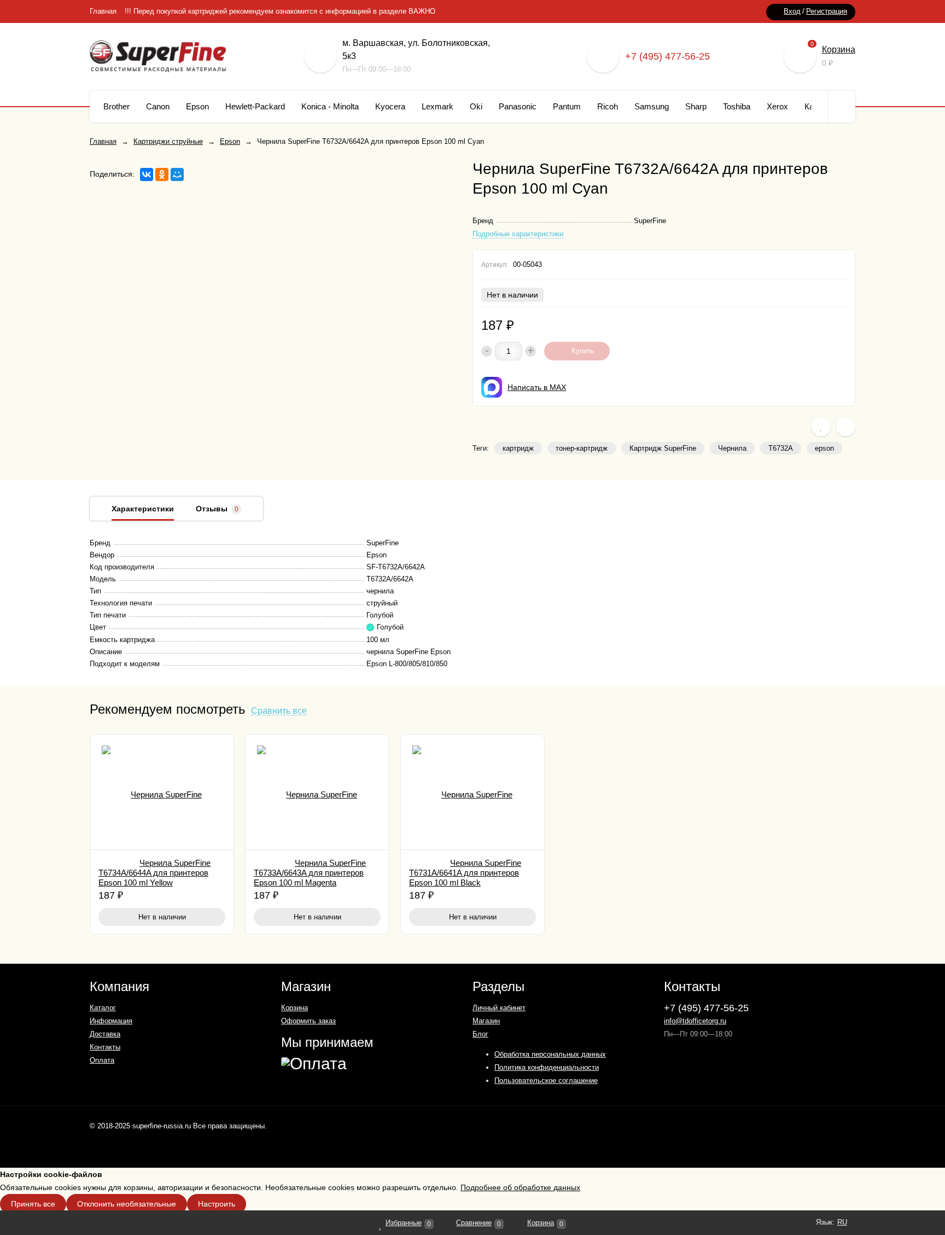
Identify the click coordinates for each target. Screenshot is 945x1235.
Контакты (105, 1047)
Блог (480, 1034)
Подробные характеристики (517, 234)
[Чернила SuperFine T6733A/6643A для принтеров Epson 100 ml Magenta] (317, 792)
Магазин (486, 1021)
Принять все (33, 1203)
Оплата (102, 1060)
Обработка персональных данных (550, 1054)
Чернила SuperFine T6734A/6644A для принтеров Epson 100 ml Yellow (154, 872)
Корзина (838, 49)
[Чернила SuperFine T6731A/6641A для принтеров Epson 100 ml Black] (472, 792)
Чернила (732, 448)
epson (824, 448)
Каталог (103, 1008)
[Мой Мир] (177, 174)
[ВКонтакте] (146, 174)
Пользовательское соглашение (546, 1080)
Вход (792, 11)
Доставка (105, 1034)
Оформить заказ (308, 1021)
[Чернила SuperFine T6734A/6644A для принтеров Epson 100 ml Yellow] (161, 792)
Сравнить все (279, 711)
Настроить (216, 1203)
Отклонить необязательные (126, 1203)
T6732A (780, 448)
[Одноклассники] (161, 174)
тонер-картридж (582, 448)
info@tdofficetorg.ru (695, 1021)
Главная (103, 11)
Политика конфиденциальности (546, 1067)
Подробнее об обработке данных (520, 1187)
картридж (518, 448)
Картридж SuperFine (662, 448)
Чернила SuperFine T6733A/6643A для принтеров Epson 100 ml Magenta (310, 872)
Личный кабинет (499, 1008)
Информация (111, 1021)
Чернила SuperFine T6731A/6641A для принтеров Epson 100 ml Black (465, 872)
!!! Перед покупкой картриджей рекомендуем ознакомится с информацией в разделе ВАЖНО (280, 11)
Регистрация (826, 11)
